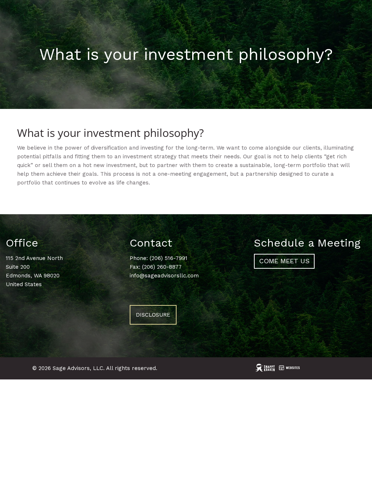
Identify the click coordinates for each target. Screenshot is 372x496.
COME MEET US (284, 261)
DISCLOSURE (153, 315)
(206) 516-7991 (168, 258)
